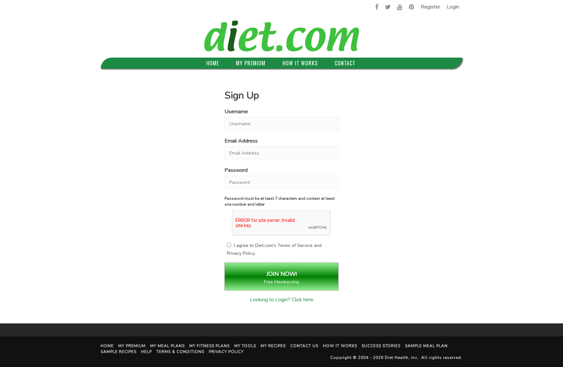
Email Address (241, 140)
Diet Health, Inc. (402, 357)
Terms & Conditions (180, 351)
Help (146, 351)
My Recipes (273, 345)
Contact (345, 63)
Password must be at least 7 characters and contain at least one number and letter (279, 201)
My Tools (245, 345)
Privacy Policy (240, 253)
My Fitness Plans (209, 345)
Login (453, 6)
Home (212, 63)
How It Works (300, 63)
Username (236, 111)
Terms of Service (295, 245)
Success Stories (381, 345)
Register (430, 6)
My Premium (251, 63)
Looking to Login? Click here (281, 299)
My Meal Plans (167, 345)
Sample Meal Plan (426, 345)
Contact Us (304, 345)
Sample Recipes (119, 351)
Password (236, 170)
